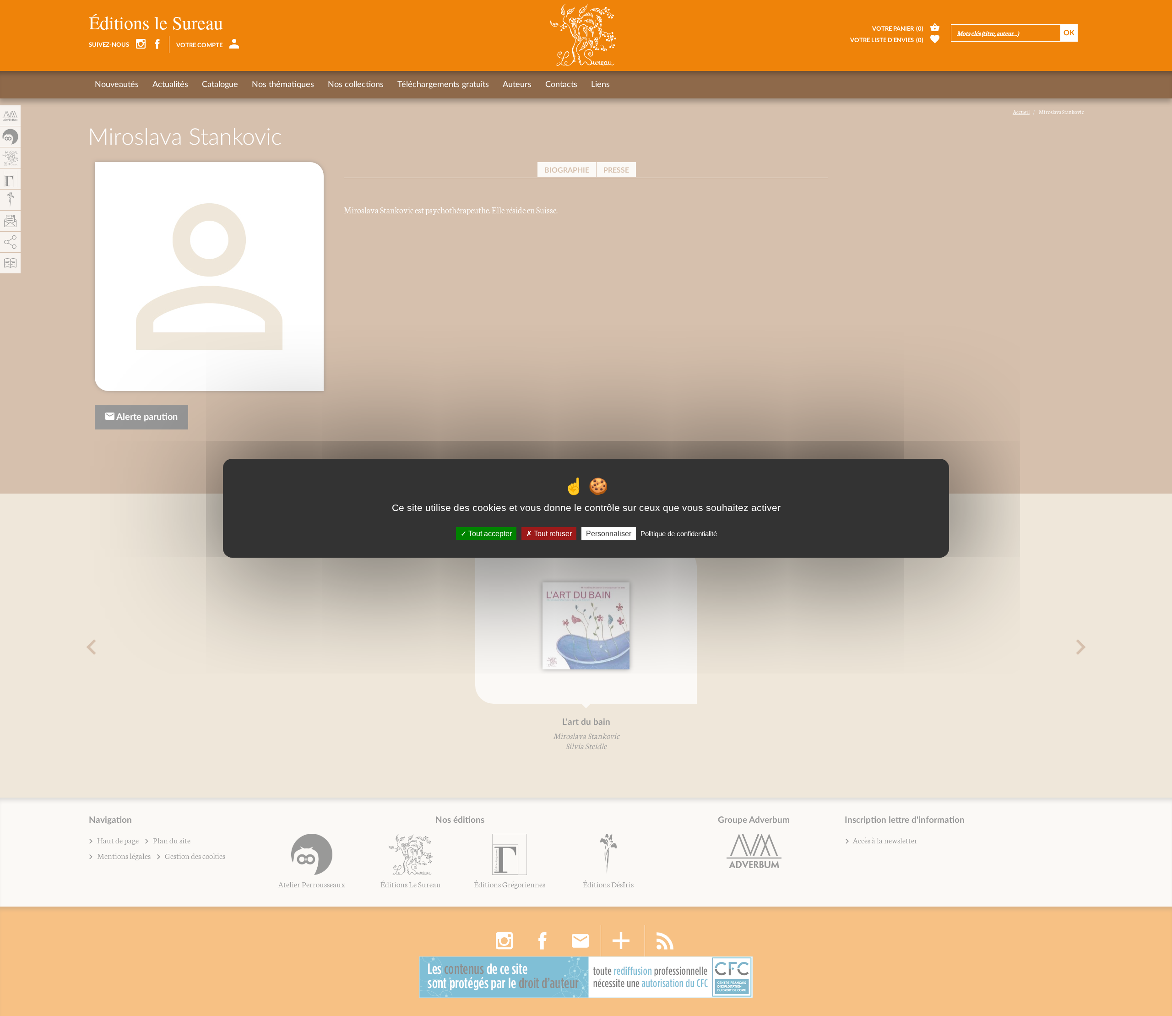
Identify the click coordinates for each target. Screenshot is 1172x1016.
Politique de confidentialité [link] (678, 533)
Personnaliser (608, 533)
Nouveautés (117, 85)
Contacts (561, 85)
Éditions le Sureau (156, 22)
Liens (600, 85)
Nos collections (356, 85)
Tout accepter (489, 533)
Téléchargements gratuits (443, 85)
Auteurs (517, 85)
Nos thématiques (283, 85)
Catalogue (220, 85)
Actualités (170, 85)
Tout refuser (552, 533)
